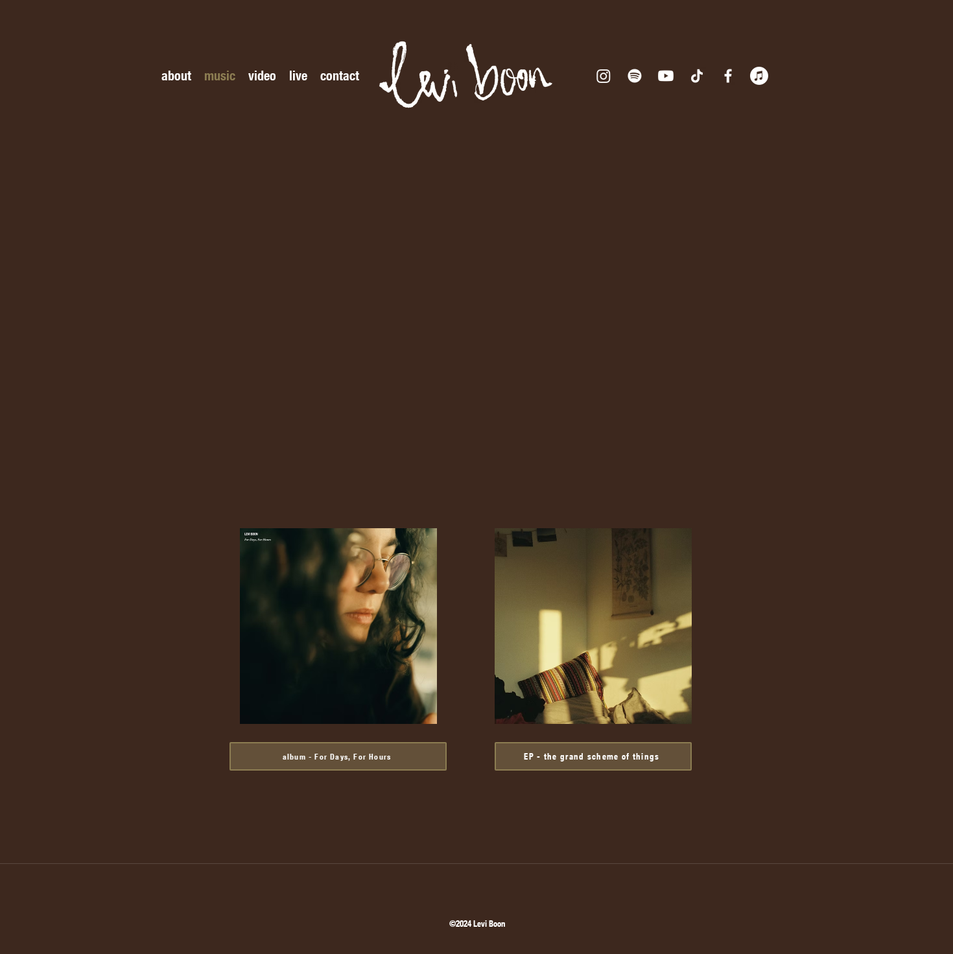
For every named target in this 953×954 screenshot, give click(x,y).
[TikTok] (697, 76)
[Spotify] (635, 76)
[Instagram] (603, 76)
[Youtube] (666, 76)
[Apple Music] (759, 76)
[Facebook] (728, 76)
